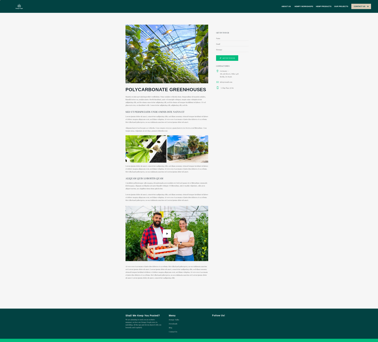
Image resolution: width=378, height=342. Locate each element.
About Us (286, 6)
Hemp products (323, 6)
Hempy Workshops (304, 6)
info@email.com (226, 82)
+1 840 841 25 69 (226, 88)
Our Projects (341, 6)
